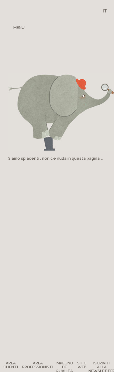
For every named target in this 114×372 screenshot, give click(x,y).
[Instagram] (84, 27)
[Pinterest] (74, 27)
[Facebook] (63, 27)
